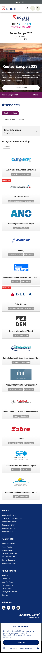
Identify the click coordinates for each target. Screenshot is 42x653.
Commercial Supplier (16, 255)
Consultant (15, 174)
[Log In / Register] (38, 8)
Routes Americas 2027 (10, 522)
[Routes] (10, 8)
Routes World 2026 (9, 515)
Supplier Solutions (8, 560)
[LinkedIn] (3, 608)
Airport (16, 228)
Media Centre (6, 588)
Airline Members (7, 547)
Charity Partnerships (9, 592)
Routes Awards (7, 531)
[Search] (27, 8)
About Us (5, 575)
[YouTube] (18, 608)
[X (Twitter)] (8, 608)
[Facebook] (13, 608)
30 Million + (15, 282)
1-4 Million (15, 362)
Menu (35, 95)
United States (25, 174)
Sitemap (5, 595)
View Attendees (21, 88)
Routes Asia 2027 (8, 525)
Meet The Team (7, 582)
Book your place (10, 113)
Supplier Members (8, 557)
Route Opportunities (9, 563)
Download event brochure (14, 119)
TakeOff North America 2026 (12, 518)
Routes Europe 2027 (9, 528)
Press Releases (7, 585)
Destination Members (9, 553)
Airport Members (8, 550)
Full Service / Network (15, 201)
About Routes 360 (8, 544)
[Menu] (32, 8)
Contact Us (6, 579)
